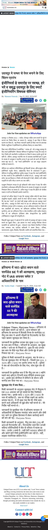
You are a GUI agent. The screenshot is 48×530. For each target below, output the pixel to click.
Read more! (24, 505)
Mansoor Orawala (11, 96)
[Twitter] (20, 514)
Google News (24, 238)
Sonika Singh (9, 286)
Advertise (34, 527)
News (12, 67)
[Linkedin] (27, 514)
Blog (39, 527)
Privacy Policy (26, 527)
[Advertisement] (24, 41)
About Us (24, 486)
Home (4, 67)
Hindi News (15, 261)
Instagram (36, 236)
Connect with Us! (24, 509)
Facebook (27, 236)
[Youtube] (30, 514)
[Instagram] (23, 514)
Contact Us (17, 527)
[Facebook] (16, 514)
